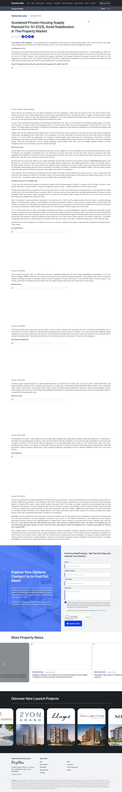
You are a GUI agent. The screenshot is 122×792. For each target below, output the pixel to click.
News (103, 8)
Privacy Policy (102, 610)
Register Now (74, 623)
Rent (33, 3)
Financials (57, 3)
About (87, 3)
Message (68, 588)
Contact (106, 3)
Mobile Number (70, 571)
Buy (29, 3)
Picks (108, 8)
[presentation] (4, 664)
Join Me (92, 3)
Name (67, 562)
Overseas (49, 3)
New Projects (40, 3)
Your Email (69, 579)
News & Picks (79, 3)
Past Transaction (67, 3)
